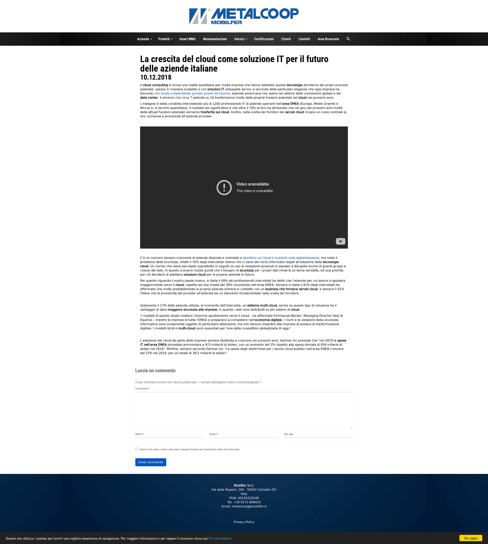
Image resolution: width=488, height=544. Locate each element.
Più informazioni (220, 538)
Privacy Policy (244, 522)
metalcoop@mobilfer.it (249, 506)
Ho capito (471, 538)
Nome (139, 434)
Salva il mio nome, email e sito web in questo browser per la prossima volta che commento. (190, 449)
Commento (142, 388)
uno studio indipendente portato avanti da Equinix (192, 93)
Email (214, 434)
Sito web (288, 434)
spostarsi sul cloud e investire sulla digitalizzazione (281, 258)
